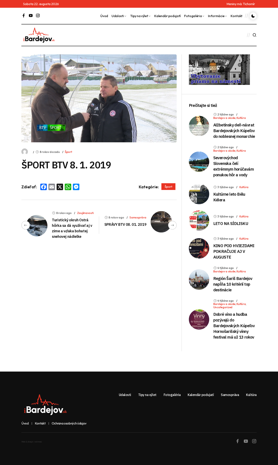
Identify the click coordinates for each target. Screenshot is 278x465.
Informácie (216, 16)
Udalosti (118, 16)
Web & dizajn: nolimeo (31, 441)
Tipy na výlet (139, 16)
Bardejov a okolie (224, 118)
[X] (60, 187)
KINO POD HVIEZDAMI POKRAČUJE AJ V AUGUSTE (233, 251)
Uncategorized (222, 307)
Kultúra (241, 118)
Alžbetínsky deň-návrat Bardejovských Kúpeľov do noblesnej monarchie (234, 130)
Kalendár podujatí (167, 16)
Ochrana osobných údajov (69, 423)
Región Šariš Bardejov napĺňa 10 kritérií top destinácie (232, 284)
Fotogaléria (193, 16)
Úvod (104, 16)
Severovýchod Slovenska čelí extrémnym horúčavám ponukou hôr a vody (233, 166)
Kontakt (236, 16)
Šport (68, 152)
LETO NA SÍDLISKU (230, 223)
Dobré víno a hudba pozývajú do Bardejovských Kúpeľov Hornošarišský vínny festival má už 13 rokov (234, 325)
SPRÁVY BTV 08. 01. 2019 (125, 224)
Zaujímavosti (85, 213)
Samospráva (137, 217)
